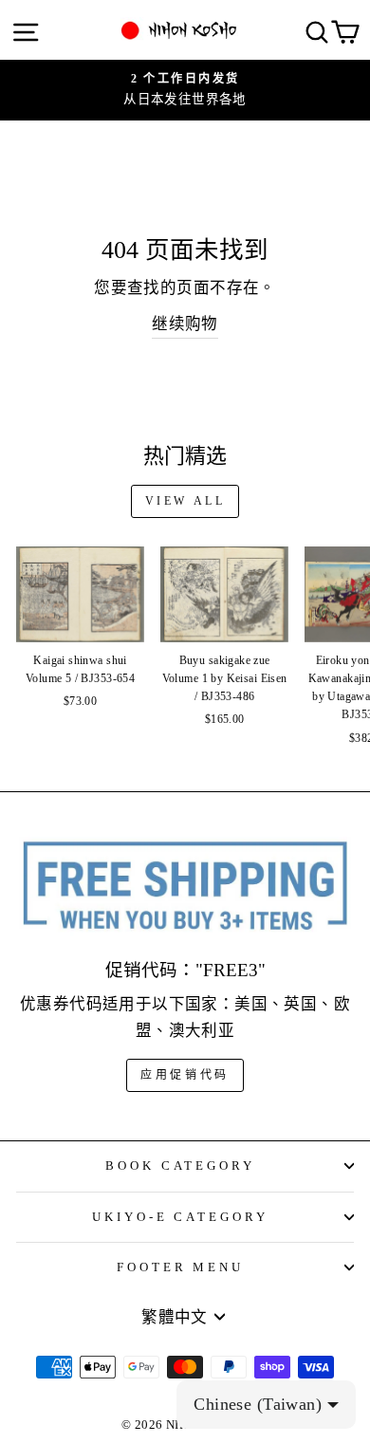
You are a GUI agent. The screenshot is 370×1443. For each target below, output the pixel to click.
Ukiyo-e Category (180, 1217)
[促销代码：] (185, 886)
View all (185, 501)
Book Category (180, 1165)
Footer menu (181, 1267)
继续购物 (185, 324)
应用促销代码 (185, 1075)
